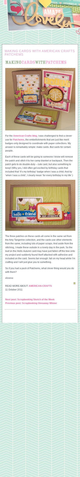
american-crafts (40, 286)
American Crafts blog (25, 135)
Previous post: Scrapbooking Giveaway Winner (31, 303)
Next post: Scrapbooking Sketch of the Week (30, 299)
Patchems (18, 139)
